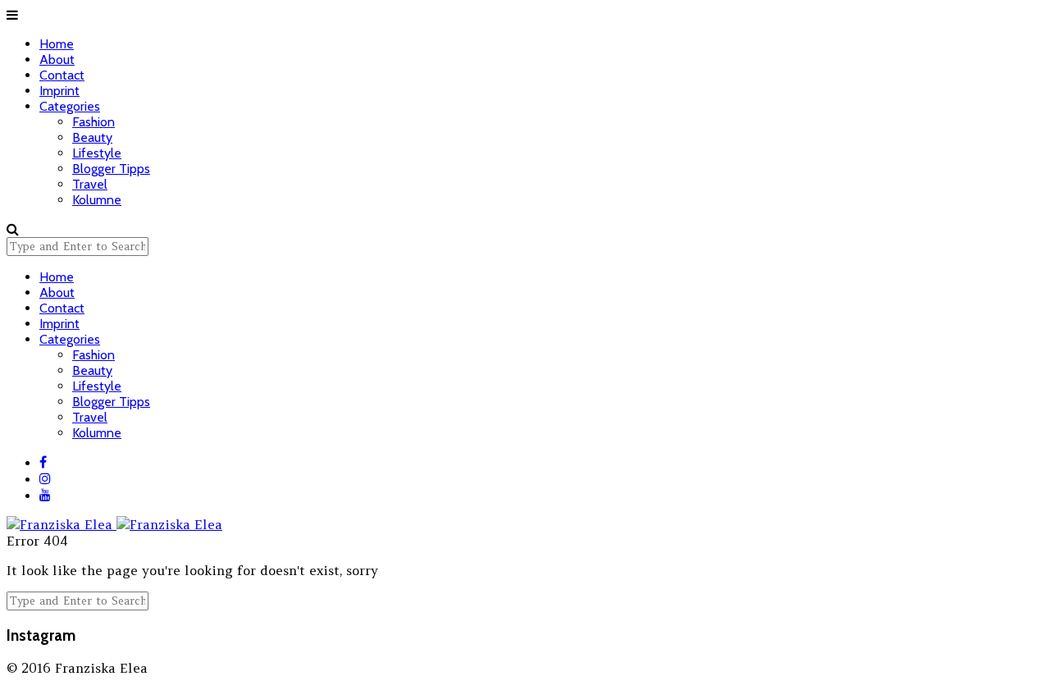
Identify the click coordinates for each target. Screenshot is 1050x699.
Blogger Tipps (111, 168)
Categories (69, 106)
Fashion (93, 122)
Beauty (92, 137)
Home (56, 44)
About (57, 59)
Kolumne (96, 200)
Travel (89, 184)
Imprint (59, 90)
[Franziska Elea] (114, 516)
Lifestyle (96, 153)
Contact (61, 75)
